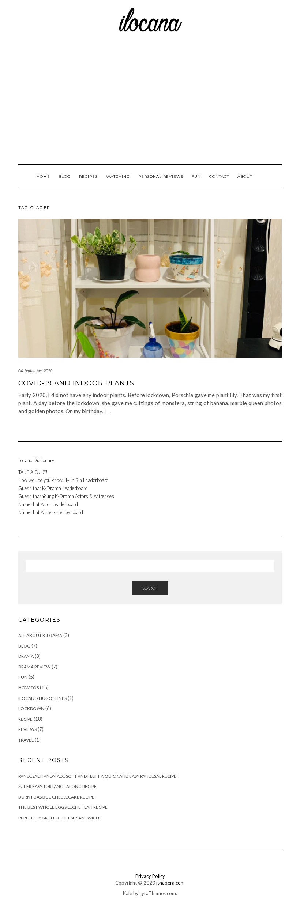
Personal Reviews (160, 176)
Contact (219, 176)
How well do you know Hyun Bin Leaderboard (63, 480)
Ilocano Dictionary (36, 460)
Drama (26, 656)
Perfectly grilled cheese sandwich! (59, 818)
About (244, 176)
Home (43, 176)
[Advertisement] (150, 98)
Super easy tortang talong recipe (57, 786)
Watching (118, 176)
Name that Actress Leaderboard (50, 512)
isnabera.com (170, 883)
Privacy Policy (150, 876)
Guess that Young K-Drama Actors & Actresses (66, 496)
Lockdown (31, 708)
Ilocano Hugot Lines (42, 698)
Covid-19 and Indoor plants (76, 383)
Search (150, 588)
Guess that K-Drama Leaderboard (53, 488)
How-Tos (28, 687)
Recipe (25, 719)
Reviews (27, 729)
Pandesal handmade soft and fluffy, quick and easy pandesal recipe (97, 776)
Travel (26, 740)
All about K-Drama (40, 635)
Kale (127, 893)
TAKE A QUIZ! (33, 472)
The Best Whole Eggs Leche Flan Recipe (63, 807)
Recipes (88, 176)
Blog (65, 176)
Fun (196, 176)
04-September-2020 (35, 370)
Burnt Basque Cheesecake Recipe (56, 797)
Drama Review (34, 667)
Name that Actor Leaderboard (48, 504)
